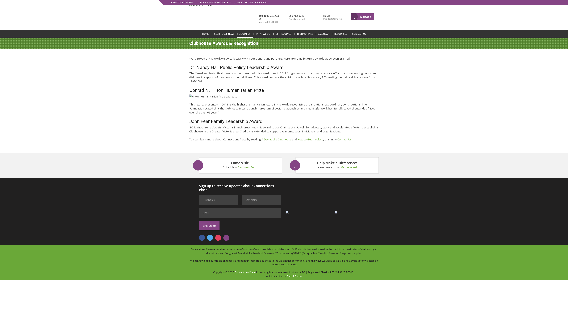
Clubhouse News (224, 33)
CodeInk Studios (294, 276)
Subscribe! (209, 225)
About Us (245, 33)
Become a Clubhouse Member (295, 49)
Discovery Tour (247, 167)
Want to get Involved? (252, 2)
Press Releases (223, 49)
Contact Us (359, 33)
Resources (340, 33)
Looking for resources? (215, 2)
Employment (270, 49)
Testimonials (305, 33)
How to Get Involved (310, 139)
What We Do (263, 33)
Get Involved (284, 33)
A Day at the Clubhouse (276, 139)
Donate (366, 17)
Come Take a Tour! (181, 2)
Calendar (323, 33)
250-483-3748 (296, 15)
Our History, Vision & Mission (263, 49)
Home (205, 33)
